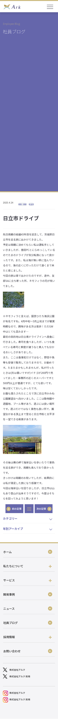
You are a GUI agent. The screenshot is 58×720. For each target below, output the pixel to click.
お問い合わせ (12, 651)
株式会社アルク (17, 669)
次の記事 (41, 508)
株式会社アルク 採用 (19, 676)
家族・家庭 (22, 204)
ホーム (7, 552)
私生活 (31, 204)
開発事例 (9, 594)
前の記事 (17, 508)
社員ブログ (10, 623)
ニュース (9, 608)
